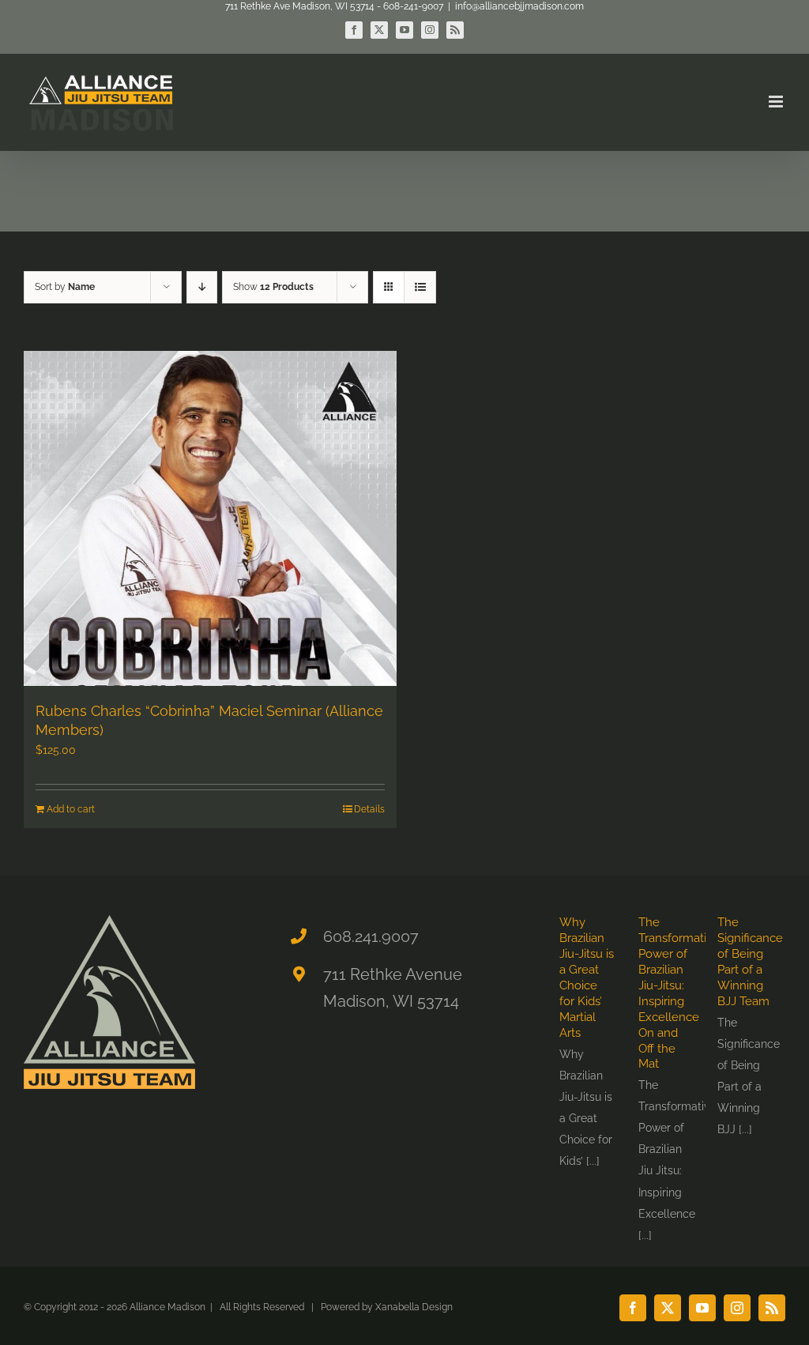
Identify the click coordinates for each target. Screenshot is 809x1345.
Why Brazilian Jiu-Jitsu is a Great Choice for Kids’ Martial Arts (586, 977)
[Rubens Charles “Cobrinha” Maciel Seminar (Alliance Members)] (210, 518)
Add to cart (71, 809)
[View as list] (419, 287)
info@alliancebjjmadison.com (519, 6)
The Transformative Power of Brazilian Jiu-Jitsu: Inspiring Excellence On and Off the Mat (679, 993)
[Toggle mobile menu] (777, 101)
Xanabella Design (414, 1307)
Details (369, 809)
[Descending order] (201, 287)
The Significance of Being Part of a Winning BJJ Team (750, 961)
